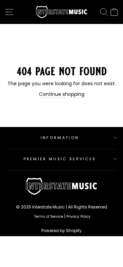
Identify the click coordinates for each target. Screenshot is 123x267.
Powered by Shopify (61, 230)
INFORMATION (60, 137)
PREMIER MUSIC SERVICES (60, 159)
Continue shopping (61, 94)
